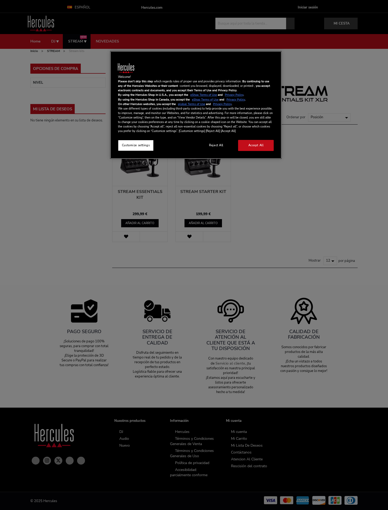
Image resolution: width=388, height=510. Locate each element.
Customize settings (136, 145)
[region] (196, 105)
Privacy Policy (234, 95)
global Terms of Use (191, 104)
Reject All (216, 145)
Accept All (256, 145)
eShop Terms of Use (203, 95)
